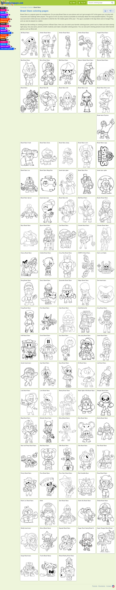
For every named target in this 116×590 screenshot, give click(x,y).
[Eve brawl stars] (106, 294)
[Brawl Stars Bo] (48, 101)
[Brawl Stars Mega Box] (48, 184)
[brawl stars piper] (67, 184)
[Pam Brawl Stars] (106, 459)
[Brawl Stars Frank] (29, 156)
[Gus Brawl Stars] (67, 349)
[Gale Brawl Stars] (67, 321)
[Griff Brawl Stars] (29, 349)
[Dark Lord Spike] (106, 266)
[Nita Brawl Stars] (48, 459)
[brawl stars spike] (106, 184)
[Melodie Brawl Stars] (48, 431)
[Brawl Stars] (29, 101)
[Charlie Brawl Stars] (87, 239)
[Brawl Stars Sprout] (29, 211)
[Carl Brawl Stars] (67, 239)
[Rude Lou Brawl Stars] (29, 514)
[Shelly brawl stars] (29, 541)
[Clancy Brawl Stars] (29, 266)
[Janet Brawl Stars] (106, 349)
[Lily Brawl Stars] (106, 376)
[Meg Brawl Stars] (29, 431)
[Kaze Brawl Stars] (67, 376)
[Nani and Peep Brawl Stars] (29, 459)
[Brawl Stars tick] (67, 211)
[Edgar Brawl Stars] (87, 294)
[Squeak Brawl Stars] (67, 541)
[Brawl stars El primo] (106, 128)
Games (30, 7)
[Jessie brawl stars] (29, 376)
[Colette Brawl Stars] (48, 266)
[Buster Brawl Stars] (106, 211)
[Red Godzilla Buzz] (87, 486)
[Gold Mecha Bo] (87, 321)
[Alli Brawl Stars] (29, 46)
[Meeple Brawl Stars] (106, 404)
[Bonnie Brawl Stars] (106, 73)
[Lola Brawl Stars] (29, 404)
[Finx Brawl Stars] (48, 321)
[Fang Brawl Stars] (29, 321)
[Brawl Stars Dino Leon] (106, 101)
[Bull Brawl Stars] (87, 211)
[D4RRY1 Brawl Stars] (87, 266)
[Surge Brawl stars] (29, 569)
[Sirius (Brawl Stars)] (48, 541)
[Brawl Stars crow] (87, 101)
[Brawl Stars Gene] (48, 156)
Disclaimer (101, 586)
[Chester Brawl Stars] (106, 239)
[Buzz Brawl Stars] (29, 239)
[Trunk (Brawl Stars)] (48, 569)
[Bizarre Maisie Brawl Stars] (87, 73)
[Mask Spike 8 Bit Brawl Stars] (87, 404)
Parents (94, 586)
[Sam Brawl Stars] (67, 514)
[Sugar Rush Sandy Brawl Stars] (87, 541)
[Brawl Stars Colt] (67, 101)
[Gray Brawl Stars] (106, 321)
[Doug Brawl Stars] (29, 294)
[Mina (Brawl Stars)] (67, 431)
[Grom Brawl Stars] (48, 349)
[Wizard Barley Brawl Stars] (67, 569)
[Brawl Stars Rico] (87, 184)
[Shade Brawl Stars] (106, 514)
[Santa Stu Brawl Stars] (87, 514)
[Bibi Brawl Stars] (67, 73)
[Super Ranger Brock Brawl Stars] (106, 541)
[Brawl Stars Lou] (29, 184)
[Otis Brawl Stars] (87, 459)
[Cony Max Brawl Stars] (67, 266)
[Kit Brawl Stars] (87, 376)
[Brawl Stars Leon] (87, 156)
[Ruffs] (48, 514)
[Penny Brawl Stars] (29, 486)
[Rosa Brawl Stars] (106, 486)
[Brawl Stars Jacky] (67, 156)
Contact (108, 586)
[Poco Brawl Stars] (48, 486)
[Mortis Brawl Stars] (106, 431)
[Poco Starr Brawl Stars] (67, 486)
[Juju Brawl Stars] (48, 376)
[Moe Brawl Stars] (87, 431)
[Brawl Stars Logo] (106, 156)
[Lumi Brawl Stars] (48, 404)
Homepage (23, 7)
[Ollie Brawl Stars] (67, 459)
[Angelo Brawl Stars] (106, 46)
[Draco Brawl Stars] (48, 294)
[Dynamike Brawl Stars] (67, 294)
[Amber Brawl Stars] (48, 46)
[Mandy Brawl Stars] (67, 404)
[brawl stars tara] (48, 211)
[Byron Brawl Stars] (48, 239)
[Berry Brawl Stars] (48, 73)
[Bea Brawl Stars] (29, 73)
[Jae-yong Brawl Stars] (87, 349)
